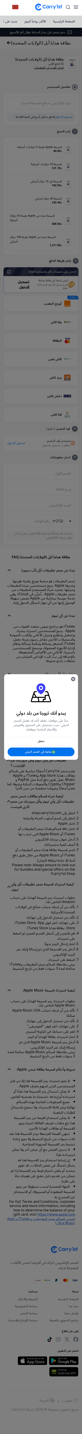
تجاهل (41, 741)
